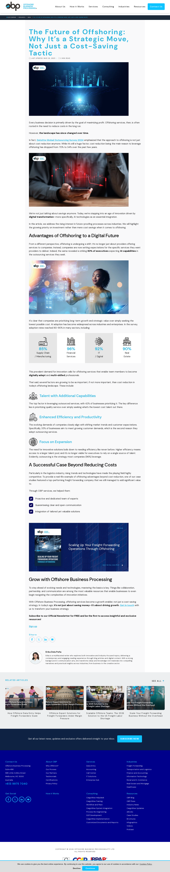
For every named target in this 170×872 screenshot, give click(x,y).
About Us (60, 6)
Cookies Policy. (146, 864)
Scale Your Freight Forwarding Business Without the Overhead (146, 714)
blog (29, 17)
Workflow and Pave (94, 805)
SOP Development (94, 815)
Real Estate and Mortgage (138, 783)
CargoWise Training (94, 801)
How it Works (77, 6)
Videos (130, 826)
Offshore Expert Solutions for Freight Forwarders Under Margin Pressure (64, 716)
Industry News (133, 805)
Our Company (12, 17)
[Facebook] (32, 639)
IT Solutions (91, 776)
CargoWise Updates (135, 808)
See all (157, 681)
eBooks (130, 812)
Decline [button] (77, 868)
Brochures (131, 819)
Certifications (52, 780)
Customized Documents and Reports (102, 822)
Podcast (130, 829)
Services (93, 6)
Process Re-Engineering (96, 812)
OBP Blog (130, 798)
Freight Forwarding (135, 766)
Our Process (51, 769)
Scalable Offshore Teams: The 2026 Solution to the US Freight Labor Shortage (105, 716)
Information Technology (137, 776)
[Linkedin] (45, 639)
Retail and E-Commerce (137, 780)
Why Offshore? (52, 766)
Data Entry (90, 766)
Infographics (132, 822)
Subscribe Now (129, 738)
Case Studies (132, 815)
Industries (124, 6)
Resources (139, 6)
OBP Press (131, 801)
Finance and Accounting (137, 773)
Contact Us (156, 6)
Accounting (91, 769)
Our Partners (51, 773)
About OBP (51, 761)
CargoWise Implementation (98, 819)
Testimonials (51, 776)
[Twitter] (39, 639)
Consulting (108, 6)
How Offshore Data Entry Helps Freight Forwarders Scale (24, 714)
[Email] (52, 639)
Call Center (91, 773)
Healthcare (131, 787)
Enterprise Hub (92, 780)
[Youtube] (28, 799)
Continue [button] (90, 868)
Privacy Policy (51, 783)
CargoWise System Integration (99, 808)
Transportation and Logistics (139, 769)
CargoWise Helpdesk (95, 798)
